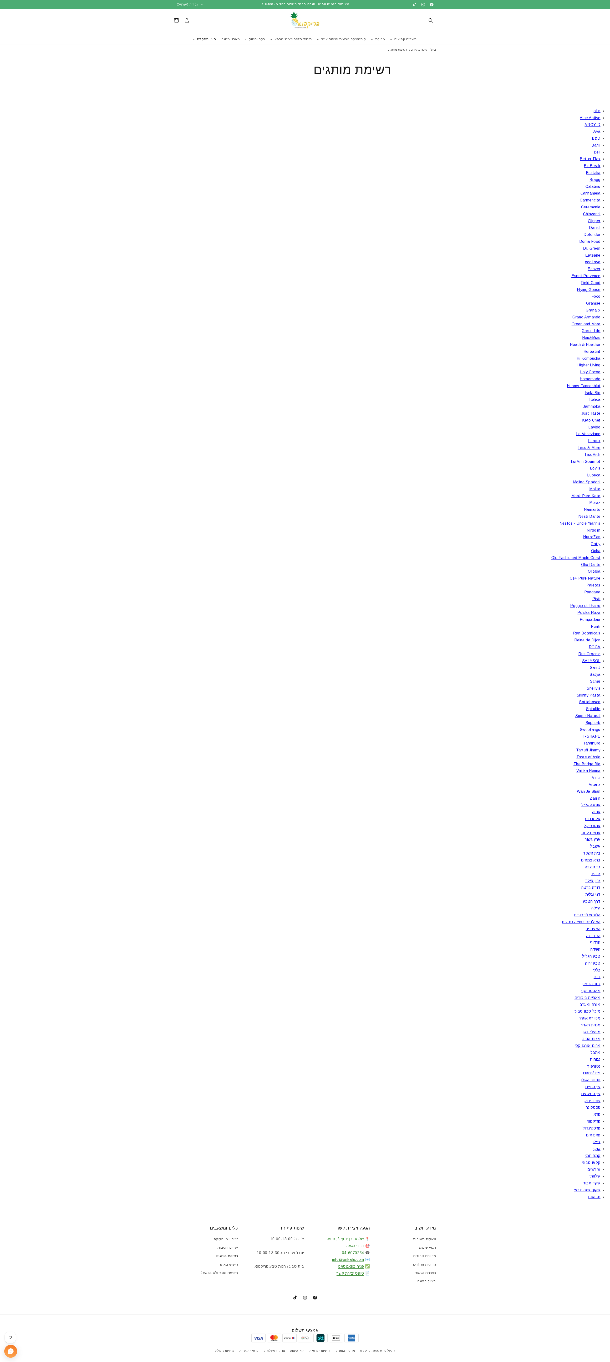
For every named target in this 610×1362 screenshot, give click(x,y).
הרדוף (595, 942)
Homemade (590, 379)
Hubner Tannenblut (583, 386)
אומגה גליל (590, 805)
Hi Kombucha (588, 358)
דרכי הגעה (355, 1246)
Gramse (593, 303)
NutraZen (591, 537)
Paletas (593, 585)
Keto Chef (591, 420)
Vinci (596, 778)
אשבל (595, 846)
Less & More (589, 448)
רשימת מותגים (227, 1256)
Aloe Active (590, 118)
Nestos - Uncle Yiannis (579, 523)
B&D (596, 138)
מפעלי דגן (591, 1032)
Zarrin (595, 798)
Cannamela (590, 193)
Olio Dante (590, 565)
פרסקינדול (591, 1128)
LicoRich (592, 455)
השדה (595, 949)
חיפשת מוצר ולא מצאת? (219, 1273)
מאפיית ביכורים (587, 998)
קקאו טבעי (591, 1163)
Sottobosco (589, 702)
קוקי (596, 1149)
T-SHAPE (591, 736)
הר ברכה (593, 936)
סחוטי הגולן (590, 1080)
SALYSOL (591, 661)
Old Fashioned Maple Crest (575, 558)
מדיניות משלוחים (274, 1350)
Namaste (592, 509)
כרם (597, 977)
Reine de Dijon (587, 640)
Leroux (594, 441)
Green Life (591, 331)
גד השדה (592, 867)
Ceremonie (590, 207)
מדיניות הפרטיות (320, 1350)
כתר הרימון (591, 984)
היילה (595, 908)
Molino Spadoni (586, 482)
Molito (594, 489)
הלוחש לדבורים (587, 915)
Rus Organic (589, 654)
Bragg (595, 180)
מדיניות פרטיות (424, 1256)
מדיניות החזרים (424, 1264)
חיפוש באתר (228, 1264)
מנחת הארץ (590, 1025)
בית (433, 49)
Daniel (594, 228)
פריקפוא (593, 1121)
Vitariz (594, 784)
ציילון (595, 1142)
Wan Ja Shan (588, 791)
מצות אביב (591, 1039)
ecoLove (592, 262)
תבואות (594, 1197)
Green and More (586, 324)
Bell (597, 152)
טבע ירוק (592, 963)
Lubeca (593, 475)
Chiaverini (591, 214)
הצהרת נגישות (425, 1273)
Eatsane (592, 255)
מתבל (595, 1053)
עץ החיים (592, 1087)
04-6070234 (353, 1253)
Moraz (594, 503)
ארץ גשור (592, 839)
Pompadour (590, 620)
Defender (592, 234)
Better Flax (590, 159)
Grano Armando (586, 317)
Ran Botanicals (586, 633)
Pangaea (592, 592)
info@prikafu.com (348, 1259)
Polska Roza (588, 613)
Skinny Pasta (588, 695)
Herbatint (592, 351)
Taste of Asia (588, 757)
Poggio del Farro (585, 606)
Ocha (595, 551)
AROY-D (592, 125)
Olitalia (594, 571)
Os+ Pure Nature (585, 578)
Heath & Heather (585, 345)
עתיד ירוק (592, 1101)
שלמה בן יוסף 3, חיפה (345, 1239)
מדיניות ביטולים (224, 1350)
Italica (594, 399)
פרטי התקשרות (249, 1350)
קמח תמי (592, 1156)
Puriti (595, 626)
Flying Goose (588, 290)
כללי (596, 970)
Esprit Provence (585, 276)
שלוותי (594, 1176)
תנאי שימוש (427, 1247)
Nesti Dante (589, 516)
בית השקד (591, 853)
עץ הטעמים (590, 1094)
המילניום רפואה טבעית (581, 922)
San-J (595, 667)
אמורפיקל (592, 826)
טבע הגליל (591, 956)
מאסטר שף (590, 991)
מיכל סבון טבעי (587, 1011)
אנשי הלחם (590, 833)
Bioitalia (593, 173)
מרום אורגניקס (587, 1046)
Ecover (594, 269)
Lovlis (595, 468)
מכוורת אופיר (589, 1018)
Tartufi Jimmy (588, 750)
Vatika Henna (588, 771)
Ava (596, 131)
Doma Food (589, 241)
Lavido (594, 427)
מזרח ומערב (590, 1005)
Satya (595, 674)
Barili (595, 145)
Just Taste (590, 413)
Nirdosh (593, 530)
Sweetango (590, 730)
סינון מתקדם (419, 49)
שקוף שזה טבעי (587, 1190)
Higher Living (588, 365)
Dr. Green (591, 248)
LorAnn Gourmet (585, 461)
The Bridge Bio (587, 764)
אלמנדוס (592, 819)
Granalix (593, 310)
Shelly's (593, 688)
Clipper (594, 221)
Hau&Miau (591, 338)
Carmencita (590, 200)
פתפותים (593, 1135)
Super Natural (587, 716)
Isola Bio (592, 393)
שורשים (593, 1169)
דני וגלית (592, 894)
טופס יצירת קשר (350, 1273)
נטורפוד (593, 1066)
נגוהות (595, 1059)
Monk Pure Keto (585, 496)
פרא (597, 1114)
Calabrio (592, 187)
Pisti (596, 599)
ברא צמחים (590, 860)
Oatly (595, 544)
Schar (595, 681)
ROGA (594, 647)
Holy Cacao (590, 372)
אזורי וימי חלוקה (226, 1239)
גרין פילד (592, 881)
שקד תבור (591, 1183)
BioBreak (592, 166)
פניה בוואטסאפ (351, 1266)
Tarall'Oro (591, 743)
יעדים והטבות (228, 1247)
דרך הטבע (591, 901)
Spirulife (593, 709)
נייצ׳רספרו (591, 1073)
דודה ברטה (590, 888)
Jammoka (591, 406)
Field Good (590, 283)
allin (597, 111)
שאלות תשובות (424, 1239)
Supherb (592, 723)
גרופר (595, 874)
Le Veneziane (588, 434)
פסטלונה (593, 1107)
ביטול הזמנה (426, 1281)
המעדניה (593, 929)
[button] (431, 20)
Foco (595, 296)
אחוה (596, 812)
